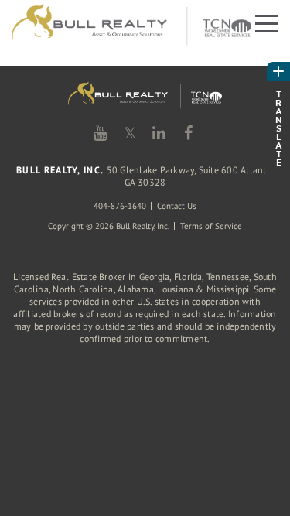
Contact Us (176, 205)
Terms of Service (211, 225)
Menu (264, 22)
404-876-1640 (120, 205)
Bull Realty (131, 25)
